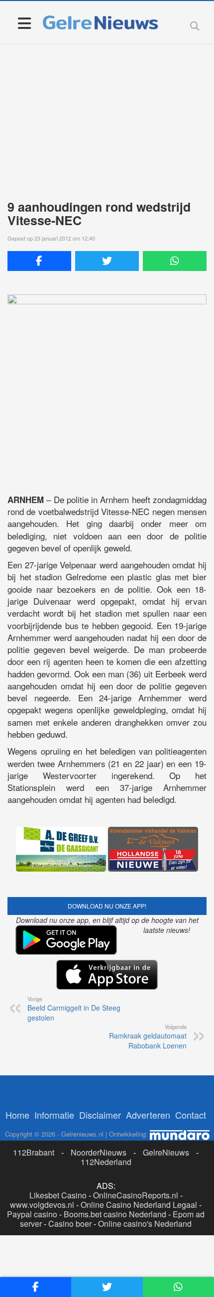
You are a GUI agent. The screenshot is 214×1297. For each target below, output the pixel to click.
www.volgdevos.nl (42, 1204)
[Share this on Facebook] (39, 261)
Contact (190, 1114)
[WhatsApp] (175, 261)
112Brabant (33, 1152)
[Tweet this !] (107, 261)
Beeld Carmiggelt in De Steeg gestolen (73, 1009)
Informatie (54, 1114)
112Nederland (106, 1161)
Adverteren (148, 1114)
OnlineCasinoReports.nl (135, 1195)
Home (17, 1114)
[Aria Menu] (24, 22)
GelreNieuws (166, 1152)
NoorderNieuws (98, 1152)
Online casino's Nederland (145, 1223)
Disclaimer (100, 1114)
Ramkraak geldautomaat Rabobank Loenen (148, 1036)
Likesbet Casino (58, 1195)
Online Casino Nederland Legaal (139, 1204)
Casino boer (70, 1223)
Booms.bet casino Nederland (115, 1214)
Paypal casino (32, 1214)
